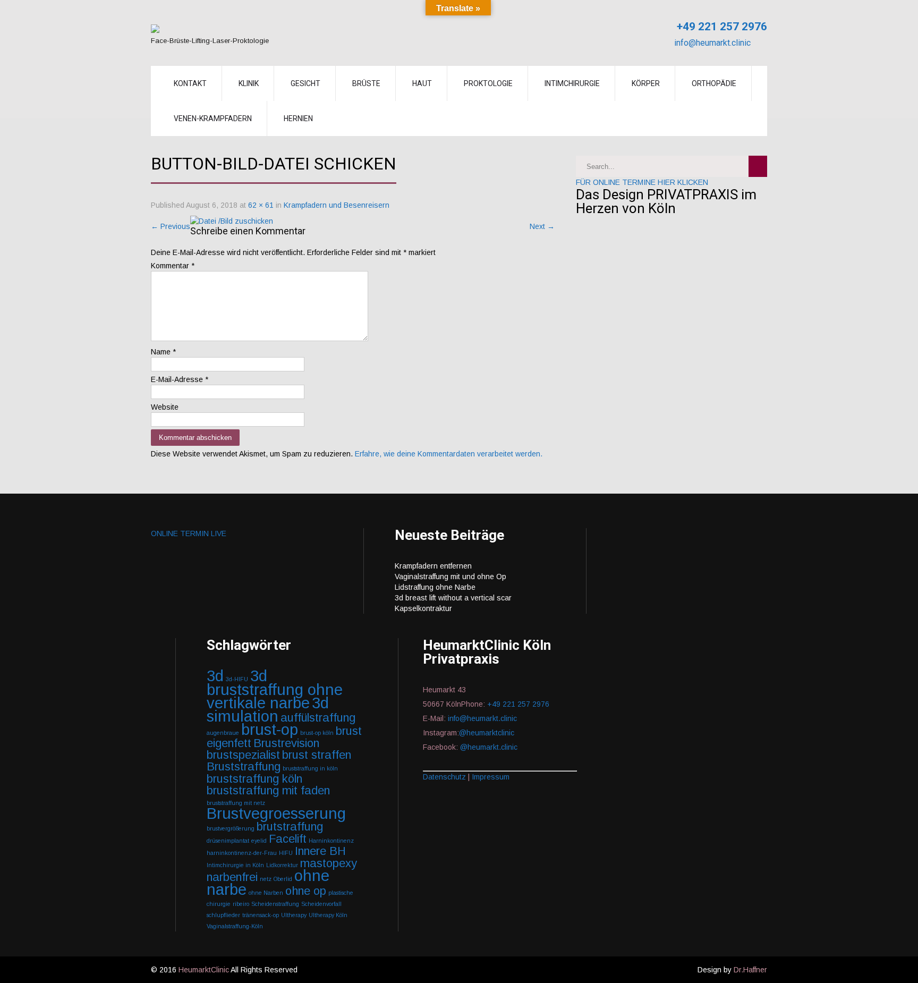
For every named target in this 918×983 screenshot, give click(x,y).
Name (163, 352)
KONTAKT (190, 83)
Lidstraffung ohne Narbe (435, 587)
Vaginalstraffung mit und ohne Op (450, 576)
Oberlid (283, 879)
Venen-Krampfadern (213, 118)
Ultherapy (294, 915)
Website (164, 407)
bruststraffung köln (254, 778)
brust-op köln (317, 733)
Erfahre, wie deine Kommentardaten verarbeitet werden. (448, 454)
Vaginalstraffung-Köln (235, 926)
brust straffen (316, 754)
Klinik (249, 83)
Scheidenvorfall (321, 904)
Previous (170, 226)
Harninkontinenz (331, 840)
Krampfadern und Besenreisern (336, 205)
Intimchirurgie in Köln (235, 865)
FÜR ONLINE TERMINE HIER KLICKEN (642, 182)
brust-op (269, 729)
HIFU (286, 853)
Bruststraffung (243, 766)
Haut (422, 83)
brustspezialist (243, 754)
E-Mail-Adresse (179, 379)
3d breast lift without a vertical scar (453, 598)
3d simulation (268, 709)
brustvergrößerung (230, 828)
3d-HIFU (237, 679)
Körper (646, 83)
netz (265, 879)
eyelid (259, 840)
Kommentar (172, 265)
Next (542, 226)
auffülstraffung (317, 717)
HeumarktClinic (203, 969)
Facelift (288, 838)
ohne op (305, 890)
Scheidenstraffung (275, 904)
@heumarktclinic (487, 732)
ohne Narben (266, 892)
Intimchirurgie (572, 83)
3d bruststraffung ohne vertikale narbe (275, 689)
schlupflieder (223, 915)
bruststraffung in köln (310, 768)
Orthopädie (714, 83)
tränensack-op (260, 915)
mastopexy (328, 863)
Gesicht (305, 83)
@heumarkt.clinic (488, 747)
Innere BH (320, 851)
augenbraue (223, 733)
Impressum (490, 777)
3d (215, 675)
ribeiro (241, 904)
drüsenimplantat (228, 840)
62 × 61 (261, 205)
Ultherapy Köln (328, 915)
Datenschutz (444, 777)
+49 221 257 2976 (720, 26)
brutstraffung (290, 826)
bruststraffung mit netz (236, 803)
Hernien (298, 118)
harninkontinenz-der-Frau (242, 853)
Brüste (366, 83)
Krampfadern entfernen (433, 566)
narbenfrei (232, 877)
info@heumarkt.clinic (711, 43)
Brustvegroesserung (276, 813)
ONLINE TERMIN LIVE (188, 533)
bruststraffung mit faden (268, 790)
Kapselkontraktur (423, 608)
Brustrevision (286, 743)
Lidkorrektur (282, 865)
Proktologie (488, 83)
